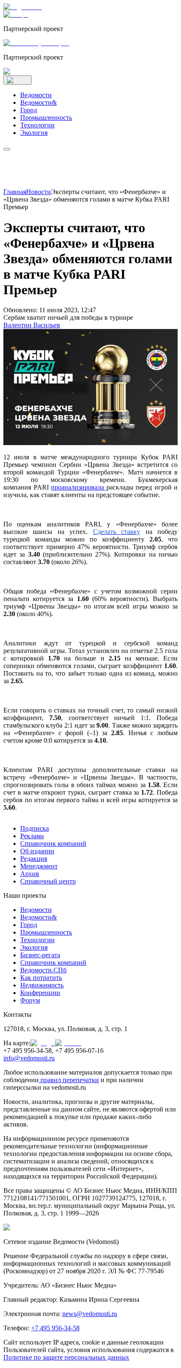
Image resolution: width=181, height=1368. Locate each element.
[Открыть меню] (17, 80)
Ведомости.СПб (43, 970)
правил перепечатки (69, 1079)
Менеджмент (39, 866)
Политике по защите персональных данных (66, 1357)
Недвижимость (42, 985)
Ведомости (36, 94)
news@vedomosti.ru (89, 1313)
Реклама (32, 835)
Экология (34, 132)
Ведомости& (38, 102)
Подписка (34, 828)
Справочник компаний (53, 843)
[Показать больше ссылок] (6, 149)
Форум (30, 1000)
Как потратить (41, 977)
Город (28, 110)
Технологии (37, 125)
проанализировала (78, 487)
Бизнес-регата (40, 955)
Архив (29, 873)
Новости (38, 191)
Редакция (33, 858)
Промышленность (46, 117)
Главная (14, 191)
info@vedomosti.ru (29, 1058)
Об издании (37, 851)
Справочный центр (48, 881)
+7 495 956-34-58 (55, 1328)
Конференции (40, 992)
